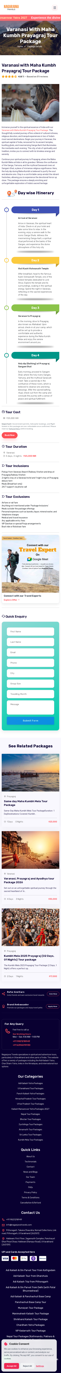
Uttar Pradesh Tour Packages (30, 1104)
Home (20, 46)
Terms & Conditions (30, 1197)
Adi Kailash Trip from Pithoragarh (30, 1281)
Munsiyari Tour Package (30, 1308)
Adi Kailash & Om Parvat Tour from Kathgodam (30, 1270)
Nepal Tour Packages (30, 1114)
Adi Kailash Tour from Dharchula (30, 1276)
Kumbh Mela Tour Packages (30, 1140)
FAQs (30, 1187)
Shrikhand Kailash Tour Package (31, 1319)
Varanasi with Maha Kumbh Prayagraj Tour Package (25, 130)
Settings (40, 1366)
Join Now (53, 994)
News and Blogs (30, 1172)
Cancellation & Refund (30, 1203)
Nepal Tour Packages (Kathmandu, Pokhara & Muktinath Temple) (30, 1338)
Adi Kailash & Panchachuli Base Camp (30, 1296)
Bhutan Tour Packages (30, 1119)
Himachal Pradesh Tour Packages (30, 1099)
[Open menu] (55, 8)
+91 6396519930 (21, 1045)
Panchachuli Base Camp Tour (30, 1302)
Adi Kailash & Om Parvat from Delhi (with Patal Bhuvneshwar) (30, 1289)
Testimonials (30, 1161)
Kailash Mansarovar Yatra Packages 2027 (30, 1109)
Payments (30, 1182)
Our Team (30, 1177)
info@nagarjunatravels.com (19, 1225)
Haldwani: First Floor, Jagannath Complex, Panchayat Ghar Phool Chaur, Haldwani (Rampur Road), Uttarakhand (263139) (28, 1241)
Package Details (34, 46)
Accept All (11, 1366)
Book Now (10, 435)
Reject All (27, 1366)
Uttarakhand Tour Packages (30, 1088)
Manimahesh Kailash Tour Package (30, 1313)
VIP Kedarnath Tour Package (30, 1330)
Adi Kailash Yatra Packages (30, 1083)
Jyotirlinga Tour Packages (30, 1124)
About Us (30, 1156)
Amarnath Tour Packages (30, 1129)
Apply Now (52, 1006)
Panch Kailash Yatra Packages (30, 1093)
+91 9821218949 (21, 1041)
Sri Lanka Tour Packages (30, 1135)
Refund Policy (14, 429)
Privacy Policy (30, 1192)
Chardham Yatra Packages (30, 1325)
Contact (30, 1167)
